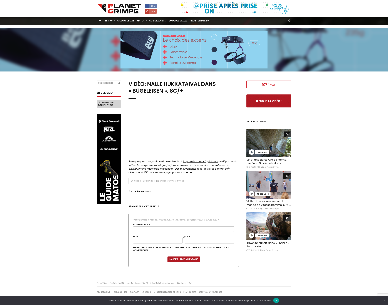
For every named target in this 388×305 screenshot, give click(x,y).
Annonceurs (120, 292)
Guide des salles (178, 20)
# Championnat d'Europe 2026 (106, 104)
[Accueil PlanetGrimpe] (100, 20)
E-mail (189, 236)
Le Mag (109, 20)
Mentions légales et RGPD (167, 292)
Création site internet (210, 292)
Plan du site (189, 292)
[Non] (384, 300)
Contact (134, 292)
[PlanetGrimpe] (119, 8)
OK (276, 300)
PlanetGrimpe (104, 292)
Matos (141, 20)
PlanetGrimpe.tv (199, 20)
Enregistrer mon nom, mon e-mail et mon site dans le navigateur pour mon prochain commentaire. (181, 248)
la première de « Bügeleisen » (200, 161)
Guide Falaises (157, 20)
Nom (136, 236)
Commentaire (141, 225)
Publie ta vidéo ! (270, 101)
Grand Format (125, 20)
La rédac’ (146, 292)
